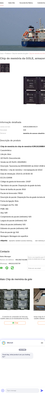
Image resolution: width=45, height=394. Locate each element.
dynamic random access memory (20, 240)
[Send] (42, 390)
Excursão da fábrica (26, 3)
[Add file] (2, 390)
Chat (16, 323)
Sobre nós (11, 3)
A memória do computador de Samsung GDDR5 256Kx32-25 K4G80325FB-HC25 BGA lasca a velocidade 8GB (14, 318)
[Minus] (42, 343)
